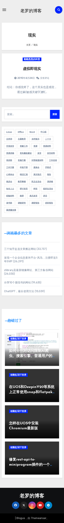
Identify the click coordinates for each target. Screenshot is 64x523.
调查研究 (22, 203)
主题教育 (22, 139)
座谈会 (36, 167)
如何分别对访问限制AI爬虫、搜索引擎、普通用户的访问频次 (30, 356)
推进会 (9, 181)
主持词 (9, 139)
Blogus (20, 518)
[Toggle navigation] (4, 10)
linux (9, 132)
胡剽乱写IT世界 (18, 338)
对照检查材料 (37, 160)
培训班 (9, 160)
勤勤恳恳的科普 (32, 59)
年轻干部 (24, 167)
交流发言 (10, 146)
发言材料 (51, 153)
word (32, 132)
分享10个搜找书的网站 (17, 282)
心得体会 (10, 174)
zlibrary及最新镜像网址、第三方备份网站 (28, 270)
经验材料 (10, 196)
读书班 (9, 203)
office (21, 132)
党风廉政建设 (26, 153)
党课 (35, 146)
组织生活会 (48, 189)
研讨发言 (24, 189)
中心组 (43, 132)
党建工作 (24, 146)
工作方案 (10, 167)
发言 (39, 153)
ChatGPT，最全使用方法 (19, 291)
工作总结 (53, 160)
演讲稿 (50, 181)
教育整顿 (22, 181)
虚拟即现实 (32, 69)
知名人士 (10, 189)
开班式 (48, 167)
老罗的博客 (31, 11)
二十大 (48, 139)
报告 (49, 174)
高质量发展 (11, 210)
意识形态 (37, 174)
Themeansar (38, 518)
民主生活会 (36, 181)
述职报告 (49, 203)
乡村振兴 (35, 139)
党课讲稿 (10, 153)
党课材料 (47, 146)
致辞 (22, 196)
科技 (35, 189)
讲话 (45, 196)
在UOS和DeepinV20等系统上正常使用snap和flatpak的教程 (31, 392)
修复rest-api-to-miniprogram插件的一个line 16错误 (29, 465)
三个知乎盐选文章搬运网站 (20, 249)
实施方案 (22, 160)
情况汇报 (24, 174)
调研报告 (35, 203)
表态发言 (33, 196)
